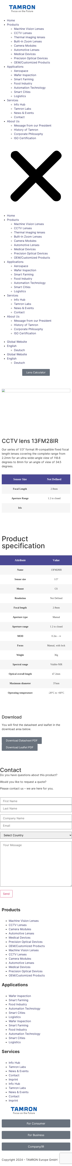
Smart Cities (22, 92)
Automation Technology (30, 87)
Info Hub (19, 104)
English (11, 346)
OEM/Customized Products (32, 62)
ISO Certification (25, 138)
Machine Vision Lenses (29, 28)
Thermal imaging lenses (29, 37)
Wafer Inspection (25, 75)
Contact (19, 117)
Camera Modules (25, 45)
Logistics (20, 96)
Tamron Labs (22, 108)
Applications (15, 66)
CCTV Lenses (23, 33)
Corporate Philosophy (28, 134)
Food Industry (23, 83)
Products (13, 24)
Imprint (13, 1079)
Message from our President (32, 125)
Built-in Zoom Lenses (28, 41)
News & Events (24, 113)
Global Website (17, 341)
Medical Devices (25, 54)
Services (12, 100)
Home (11, 20)
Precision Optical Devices (31, 58)
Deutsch (19, 350)
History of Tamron (26, 129)
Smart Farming (24, 79)
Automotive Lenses (26, 50)
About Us (13, 121)
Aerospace (21, 71)
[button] (36, 176)
